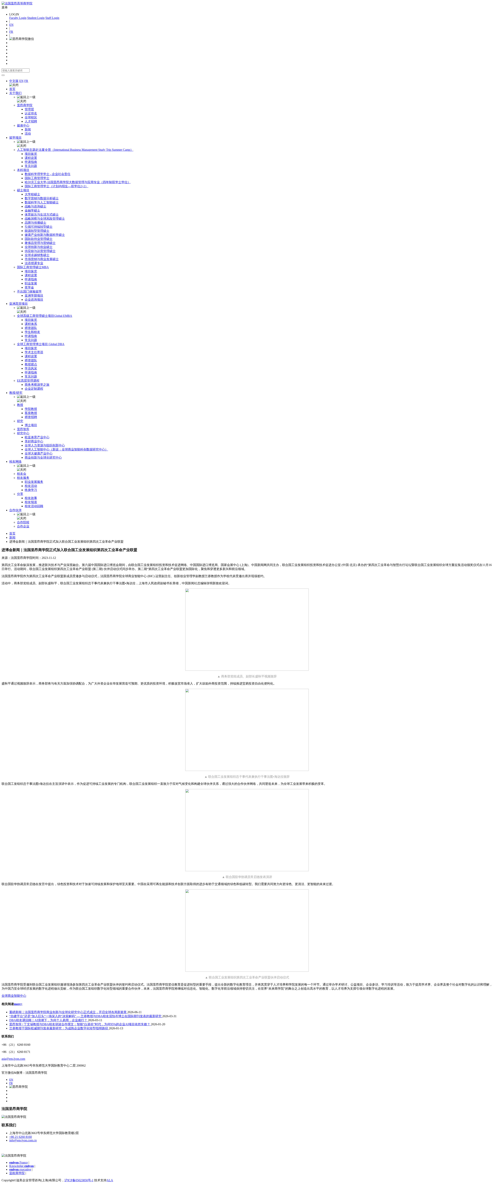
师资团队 (31, 328)
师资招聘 (31, 417)
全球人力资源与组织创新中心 (45, 445)
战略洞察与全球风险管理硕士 (45, 218)
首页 (12, 89)
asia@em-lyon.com (13, 1058)
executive (20, 1169)
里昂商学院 (24, 105)
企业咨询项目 (34, 299)
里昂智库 (23, 429)
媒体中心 (23, 125)
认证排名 (31, 113)
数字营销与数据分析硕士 (42, 198)
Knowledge (21, 1166)
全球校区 (31, 117)
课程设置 (31, 157)
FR (11, 31)
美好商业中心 (34, 441)
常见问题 (31, 166)
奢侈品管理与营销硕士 (40, 243)
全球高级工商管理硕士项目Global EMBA (44, 315)
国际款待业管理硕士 (38, 238)
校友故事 (31, 498)
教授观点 (31, 364)
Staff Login (52, 17)
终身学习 (31, 490)
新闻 (28, 129)
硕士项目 (23, 190)
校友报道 (31, 502)
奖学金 (29, 287)
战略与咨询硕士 (35, 206)
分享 (20, 494)
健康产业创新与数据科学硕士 (45, 234)
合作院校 (23, 522)
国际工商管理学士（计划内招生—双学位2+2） (56, 186)
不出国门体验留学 (29, 291)
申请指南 (31, 162)
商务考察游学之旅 (37, 384)
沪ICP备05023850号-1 (78, 1180)
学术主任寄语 (34, 352)
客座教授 (31, 413)
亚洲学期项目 (34, 295)
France (18, 1162)
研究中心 (23, 433)
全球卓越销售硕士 (37, 255)
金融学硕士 (32, 210)
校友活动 (31, 485)
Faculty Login (17, 17)
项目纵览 (31, 153)
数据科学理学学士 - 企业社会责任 (47, 174)
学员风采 (31, 368)
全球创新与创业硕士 (38, 247)
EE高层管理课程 (28, 380)
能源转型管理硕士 (37, 230)
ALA (110, 1180)
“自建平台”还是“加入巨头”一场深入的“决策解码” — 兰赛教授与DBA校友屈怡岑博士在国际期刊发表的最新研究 (85, 1016)
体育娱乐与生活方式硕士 (42, 214)
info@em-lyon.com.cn (23, 1140)
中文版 (14, 81)
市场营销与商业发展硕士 (42, 259)
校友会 (21, 473)
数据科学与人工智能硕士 (42, 202)
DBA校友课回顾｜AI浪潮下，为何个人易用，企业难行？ (48, 1020)
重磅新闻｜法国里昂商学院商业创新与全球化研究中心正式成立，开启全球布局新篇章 (68, 1012)
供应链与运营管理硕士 (40, 251)
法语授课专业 (34, 263)
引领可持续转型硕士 (38, 226)
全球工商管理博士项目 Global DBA (40, 344)
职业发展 (31, 283)
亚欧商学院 (17, 1173)
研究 (20, 421)
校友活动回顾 (34, 506)
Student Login (36, 17)
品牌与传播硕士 (35, 222)
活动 (28, 133)
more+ (18, 1004)
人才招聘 (31, 121)
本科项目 (23, 170)
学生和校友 (32, 332)
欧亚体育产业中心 (37, 437)
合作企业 (23, 526)
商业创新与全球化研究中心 (43, 457)
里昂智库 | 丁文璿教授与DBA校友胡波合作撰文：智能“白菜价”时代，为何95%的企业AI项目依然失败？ (80, 1024)
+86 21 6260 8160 (20, 1136)
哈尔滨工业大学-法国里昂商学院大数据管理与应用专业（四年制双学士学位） (78, 182)
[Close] (3, 75)
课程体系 (31, 324)
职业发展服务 (34, 481)
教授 (20, 404)
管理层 (29, 109)
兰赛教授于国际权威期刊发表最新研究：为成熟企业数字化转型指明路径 (59, 1028)
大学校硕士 (32, 194)
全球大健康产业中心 (38, 453)
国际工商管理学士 (37, 178)
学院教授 (31, 409)
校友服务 (23, 477)
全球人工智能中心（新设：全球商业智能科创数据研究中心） (66, 449)
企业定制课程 (34, 388)
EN (11, 24)
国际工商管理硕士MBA (33, 267)
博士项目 (31, 425)
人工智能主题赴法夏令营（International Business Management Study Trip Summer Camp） (75, 149)
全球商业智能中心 (14, 995)
